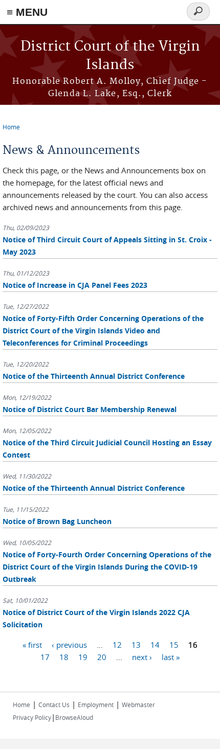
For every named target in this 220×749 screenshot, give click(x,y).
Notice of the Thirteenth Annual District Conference (94, 376)
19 (82, 657)
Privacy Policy (32, 717)
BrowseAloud (74, 717)
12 (117, 645)
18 (64, 657)
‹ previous (69, 645)
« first (32, 645)
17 (45, 657)
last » (171, 657)
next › (142, 657)
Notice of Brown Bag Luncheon (57, 521)
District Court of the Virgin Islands (110, 56)
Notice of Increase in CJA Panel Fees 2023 (75, 285)
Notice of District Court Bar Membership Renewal (90, 409)
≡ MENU (27, 12)
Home (11, 127)
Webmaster (138, 704)
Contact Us (54, 704)
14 (155, 645)
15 (174, 645)
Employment (96, 704)
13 (136, 645)
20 (101, 657)
